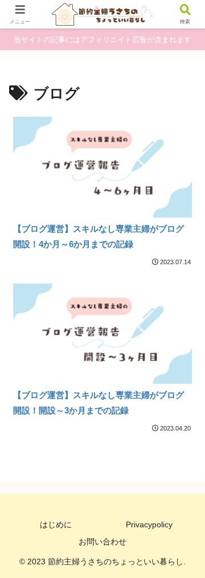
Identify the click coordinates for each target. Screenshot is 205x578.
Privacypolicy (149, 524)
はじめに (56, 524)
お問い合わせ (102, 541)
